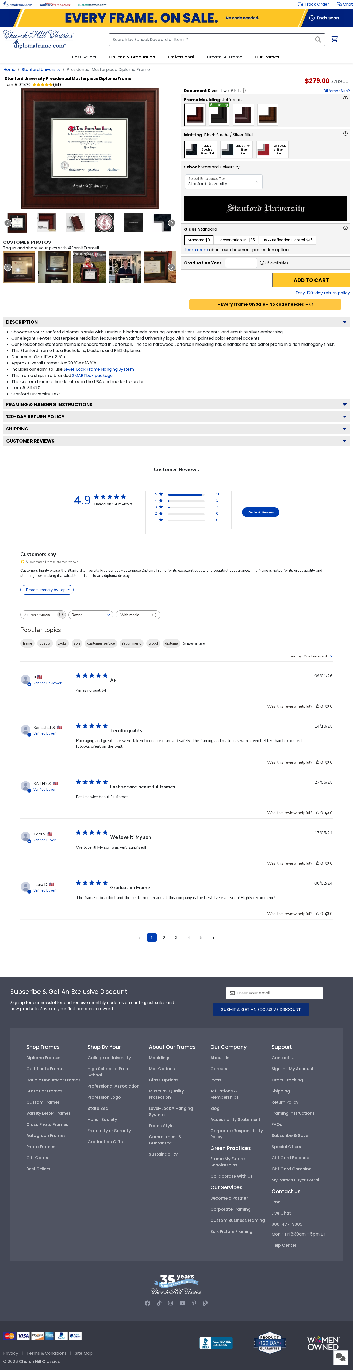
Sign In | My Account (293, 1069)
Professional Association (114, 1086)
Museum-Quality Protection (166, 1094)
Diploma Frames (43, 1058)
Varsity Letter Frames (48, 1113)
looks (62, 643)
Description (22, 322)
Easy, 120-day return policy (323, 293)
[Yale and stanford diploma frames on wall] (54, 267)
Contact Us (284, 1058)
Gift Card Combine (291, 1169)
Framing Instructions (293, 1113)
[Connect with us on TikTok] (159, 1303)
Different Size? (337, 90)
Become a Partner (229, 1198)
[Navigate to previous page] (139, 937)
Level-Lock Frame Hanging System (99, 369)
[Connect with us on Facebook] (147, 1303)
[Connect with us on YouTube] (183, 1303)
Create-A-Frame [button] (224, 57)
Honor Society (102, 1119)
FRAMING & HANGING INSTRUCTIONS (49, 404)
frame (27, 643)
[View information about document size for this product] (244, 90)
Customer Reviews (30, 441)
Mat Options (162, 1069)
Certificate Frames (46, 1069)
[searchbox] (38, 615)
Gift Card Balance (290, 1158)
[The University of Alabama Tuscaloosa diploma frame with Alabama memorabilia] (160, 267)
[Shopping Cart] (334, 40)
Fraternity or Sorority (109, 1131)
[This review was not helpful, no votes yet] (327, 706)
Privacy (10, 1353)
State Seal (98, 1108)
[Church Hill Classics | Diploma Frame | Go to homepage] (38, 39)
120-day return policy (35, 416)
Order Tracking (287, 1080)
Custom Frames (43, 1102)
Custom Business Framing (237, 1220)
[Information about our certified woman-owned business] (323, 1343)
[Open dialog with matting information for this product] (345, 133)
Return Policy (285, 1102)
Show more (194, 643)
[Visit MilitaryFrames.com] (55, 4)
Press (215, 1080)
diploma (171, 643)
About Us (219, 1058)
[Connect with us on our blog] (205, 1303)
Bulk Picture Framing (231, 1231)
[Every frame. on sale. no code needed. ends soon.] (176, 18)
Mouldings (160, 1058)
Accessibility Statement (235, 1119)
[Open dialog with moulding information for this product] (345, 98)
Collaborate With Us (231, 1176)
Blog (215, 1108)
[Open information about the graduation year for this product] (262, 263)
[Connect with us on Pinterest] (194, 1303)
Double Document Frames (53, 1080)
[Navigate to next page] (214, 937)
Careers (218, 1069)
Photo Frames (40, 1147)
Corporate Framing (230, 1209)
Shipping (17, 428)
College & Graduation (132, 57)
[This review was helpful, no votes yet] (317, 706)
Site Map (84, 1353)
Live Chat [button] (281, 1213)
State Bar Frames (44, 1091)
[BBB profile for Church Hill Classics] (216, 1343)
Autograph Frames (46, 1136)
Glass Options (164, 1080)
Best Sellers (38, 1169)
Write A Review (260, 512)
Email (277, 1202)
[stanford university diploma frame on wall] (19, 267)
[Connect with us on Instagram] (170, 1303)
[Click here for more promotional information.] (311, 304)
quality (45, 643)
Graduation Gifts (105, 1142)
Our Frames (267, 57)
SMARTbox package (92, 375)
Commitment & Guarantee (165, 1140)
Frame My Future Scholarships (227, 1162)
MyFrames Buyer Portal (295, 1180)
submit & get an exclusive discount (261, 1010)
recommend (131, 643)
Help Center (284, 1245)
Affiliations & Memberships (224, 1094)
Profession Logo (104, 1097)
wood (153, 643)
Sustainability (163, 1154)
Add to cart (311, 280)
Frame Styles (162, 1126)
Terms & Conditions (46, 1353)
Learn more (196, 250)
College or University (109, 1058)
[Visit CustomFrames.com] (92, 4)
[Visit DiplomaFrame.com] (18, 4)
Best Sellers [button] (84, 57)
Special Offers (286, 1147)
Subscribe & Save (290, 1136)
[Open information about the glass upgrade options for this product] (345, 228)
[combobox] (90, 614)
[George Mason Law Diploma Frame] (125, 267)
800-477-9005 (287, 1224)
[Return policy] (269, 1343)
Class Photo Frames (47, 1124)
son (77, 643)
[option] (195, 115)
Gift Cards (37, 1158)
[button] (345, 4)
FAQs (277, 1124)
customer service (101, 643)
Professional (181, 57)
